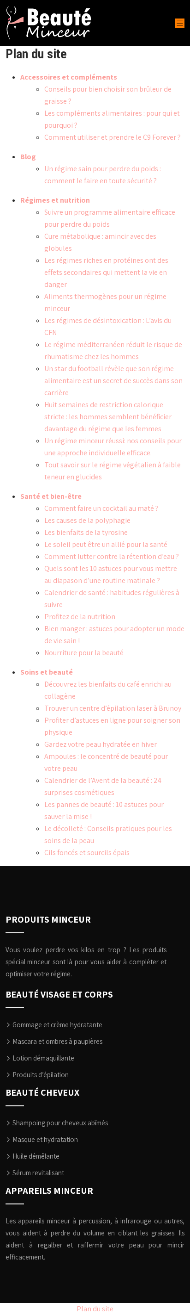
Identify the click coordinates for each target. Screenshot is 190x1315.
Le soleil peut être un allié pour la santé (105, 544)
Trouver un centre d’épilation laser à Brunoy (112, 708)
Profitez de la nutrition (79, 616)
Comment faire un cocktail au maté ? (101, 508)
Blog (28, 156)
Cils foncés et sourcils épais (87, 852)
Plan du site (95, 1309)
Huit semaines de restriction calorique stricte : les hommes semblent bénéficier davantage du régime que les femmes (108, 417)
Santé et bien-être (51, 496)
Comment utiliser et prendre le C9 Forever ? (112, 137)
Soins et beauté (46, 672)
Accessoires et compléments (68, 77)
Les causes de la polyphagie (87, 520)
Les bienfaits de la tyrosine (86, 532)
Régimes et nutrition (55, 200)
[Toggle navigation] (180, 23)
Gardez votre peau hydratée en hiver (100, 744)
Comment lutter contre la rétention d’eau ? (111, 556)
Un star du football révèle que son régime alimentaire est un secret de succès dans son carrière (113, 380)
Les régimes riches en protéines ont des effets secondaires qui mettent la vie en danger (106, 272)
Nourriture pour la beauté (84, 653)
